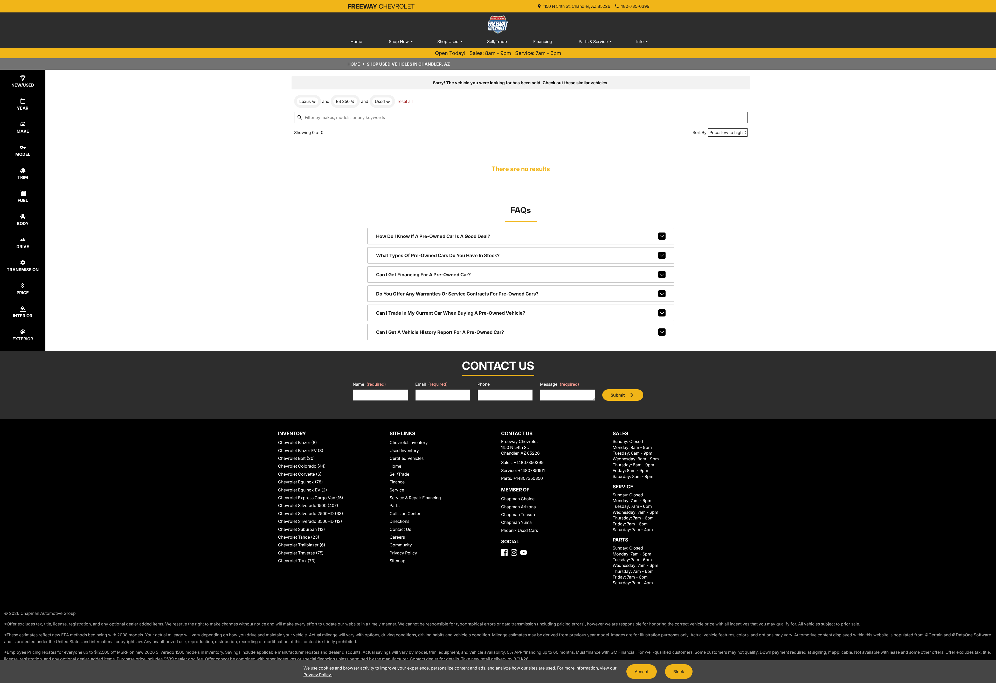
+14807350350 (528, 478)
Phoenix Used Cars (519, 530)
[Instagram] (514, 552)
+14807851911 (531, 470)
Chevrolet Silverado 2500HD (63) (310, 513)
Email (431, 384)
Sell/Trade (497, 41)
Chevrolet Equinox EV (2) (302, 489)
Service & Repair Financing (415, 497)
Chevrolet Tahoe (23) (298, 537)
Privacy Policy (403, 552)
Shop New (399, 41)
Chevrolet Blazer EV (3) (300, 450)
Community (401, 544)
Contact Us (400, 529)
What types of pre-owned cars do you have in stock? (438, 255)
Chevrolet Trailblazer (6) (301, 544)
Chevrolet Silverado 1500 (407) (308, 505)
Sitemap (397, 560)
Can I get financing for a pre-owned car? (423, 274)
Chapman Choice (518, 498)
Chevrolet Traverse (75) (301, 552)
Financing (542, 41)
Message (559, 384)
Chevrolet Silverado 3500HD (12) (310, 521)
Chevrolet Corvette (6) (300, 474)
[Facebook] (504, 552)
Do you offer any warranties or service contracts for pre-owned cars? (457, 294)
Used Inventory (404, 450)
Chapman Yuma (516, 522)
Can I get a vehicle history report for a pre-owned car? (440, 332)
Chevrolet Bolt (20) (296, 458)
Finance (397, 481)
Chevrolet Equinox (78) (300, 481)
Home (356, 41)
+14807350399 (529, 462)
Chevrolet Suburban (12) (301, 529)
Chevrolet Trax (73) (297, 560)
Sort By (700, 132)
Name (369, 384)
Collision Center (405, 513)
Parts (394, 505)
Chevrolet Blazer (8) (297, 442)
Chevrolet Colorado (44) (302, 466)
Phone (484, 384)
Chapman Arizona (518, 506)
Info (640, 41)
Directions (399, 521)
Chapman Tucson (518, 514)
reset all (405, 101)
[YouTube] (523, 552)
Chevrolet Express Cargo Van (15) (310, 497)
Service (397, 489)
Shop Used (448, 41)
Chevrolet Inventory (409, 442)
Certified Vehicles (407, 458)
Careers (397, 537)
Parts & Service (593, 41)
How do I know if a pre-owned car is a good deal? (433, 236)
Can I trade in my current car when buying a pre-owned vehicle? (450, 313)
